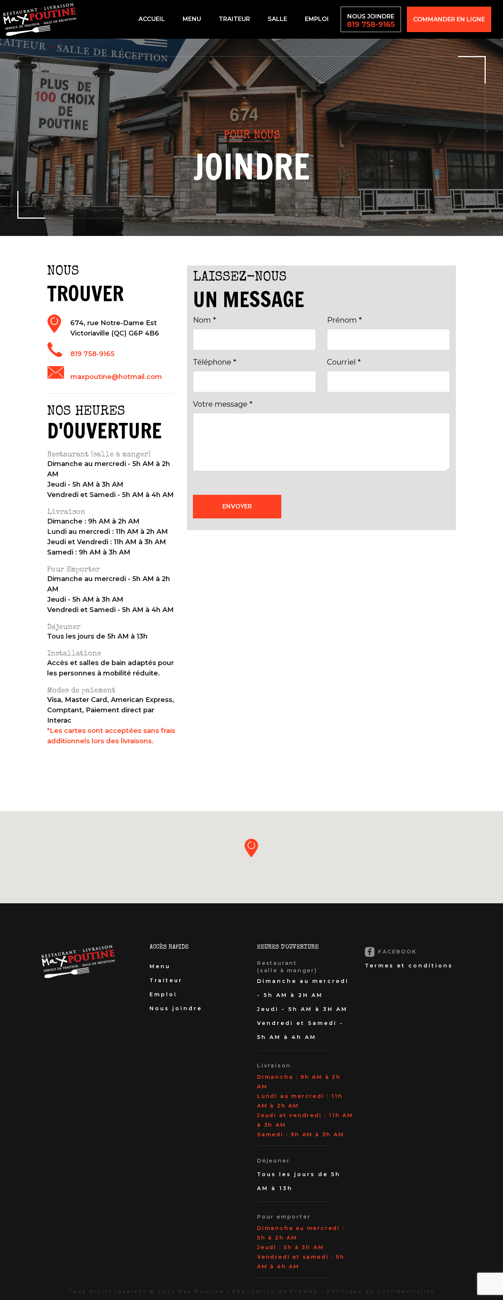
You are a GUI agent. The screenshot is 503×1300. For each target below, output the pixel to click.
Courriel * (344, 362)
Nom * (204, 320)
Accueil (151, 18)
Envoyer (237, 506)
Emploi (317, 18)
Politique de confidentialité (381, 1291)
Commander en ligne (449, 19)
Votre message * (223, 404)
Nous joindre (371, 21)
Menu (192, 18)
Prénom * (344, 320)
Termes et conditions (409, 965)
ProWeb (304, 1291)
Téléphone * (214, 362)
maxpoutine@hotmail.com (116, 377)
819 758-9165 (92, 354)
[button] (251, 848)
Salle (277, 18)
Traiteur (234, 18)
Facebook (396, 951)
